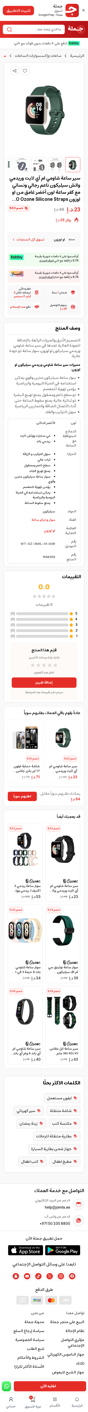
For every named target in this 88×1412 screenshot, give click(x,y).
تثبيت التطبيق (18, 10)
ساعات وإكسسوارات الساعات (38, 55)
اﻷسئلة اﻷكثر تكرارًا (29, 1366)
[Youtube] (27, 1276)
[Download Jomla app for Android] (62, 1250)
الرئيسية (77, 55)
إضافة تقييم (44, 682)
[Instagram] (61, 1276)
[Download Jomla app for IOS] (25, 1250)
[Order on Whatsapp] (6, 1386)
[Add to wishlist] (25, 70)
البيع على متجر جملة (67, 1322)
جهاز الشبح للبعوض (68, 1372)
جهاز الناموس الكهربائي (65, 1354)
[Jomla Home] (76, 29)
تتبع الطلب (35, 1349)
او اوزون (49, 531)
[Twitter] (49, 1276)
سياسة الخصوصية (29, 1340)
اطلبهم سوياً (22, 796)
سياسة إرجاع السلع (28, 1331)
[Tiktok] (38, 1276)
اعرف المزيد (46, 261)
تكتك (80, 1363)
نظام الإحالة (74, 1331)
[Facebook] (72, 1276)
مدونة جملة (34, 1322)
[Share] (14, 71)
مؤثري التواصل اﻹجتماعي (72, 1342)
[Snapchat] (16, 1276)
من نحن (37, 1313)
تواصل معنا (75, 1313)
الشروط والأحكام (30, 1358)
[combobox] (37, 29)
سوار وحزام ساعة (43, 520)
